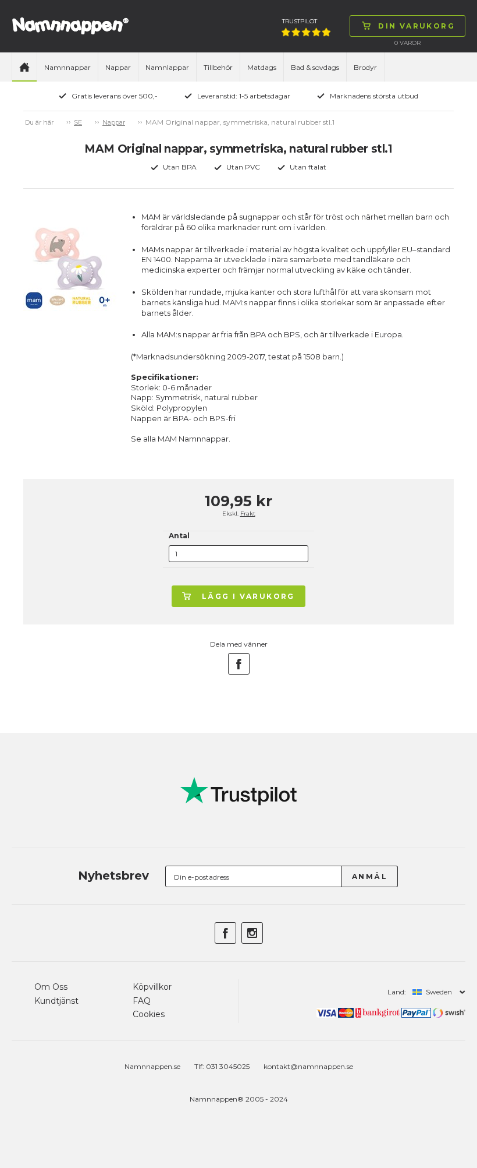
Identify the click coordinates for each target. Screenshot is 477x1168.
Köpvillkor (152, 987)
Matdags (261, 67)
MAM (167, 438)
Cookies (149, 1014)
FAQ (142, 1001)
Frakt (247, 513)
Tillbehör (218, 67)
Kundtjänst (56, 1001)
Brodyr (365, 67)
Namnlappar (167, 67)
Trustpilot (299, 21)
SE (78, 122)
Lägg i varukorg (248, 596)
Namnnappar (67, 67)
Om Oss (50, 987)
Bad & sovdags (315, 67)
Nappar (118, 67)
